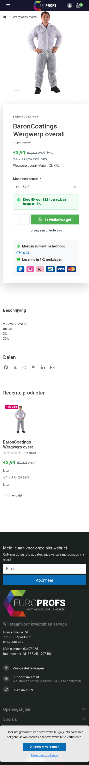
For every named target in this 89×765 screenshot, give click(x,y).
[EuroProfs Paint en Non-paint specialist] (44, 6)
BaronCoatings (26, 116)
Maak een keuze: (27, 179)
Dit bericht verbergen (44, 746)
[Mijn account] (69, 6)
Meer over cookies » (44, 755)
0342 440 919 (13, 642)
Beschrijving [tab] (14, 310)
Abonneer (44, 580)
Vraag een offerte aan (46, 230)
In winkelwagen (57, 219)
